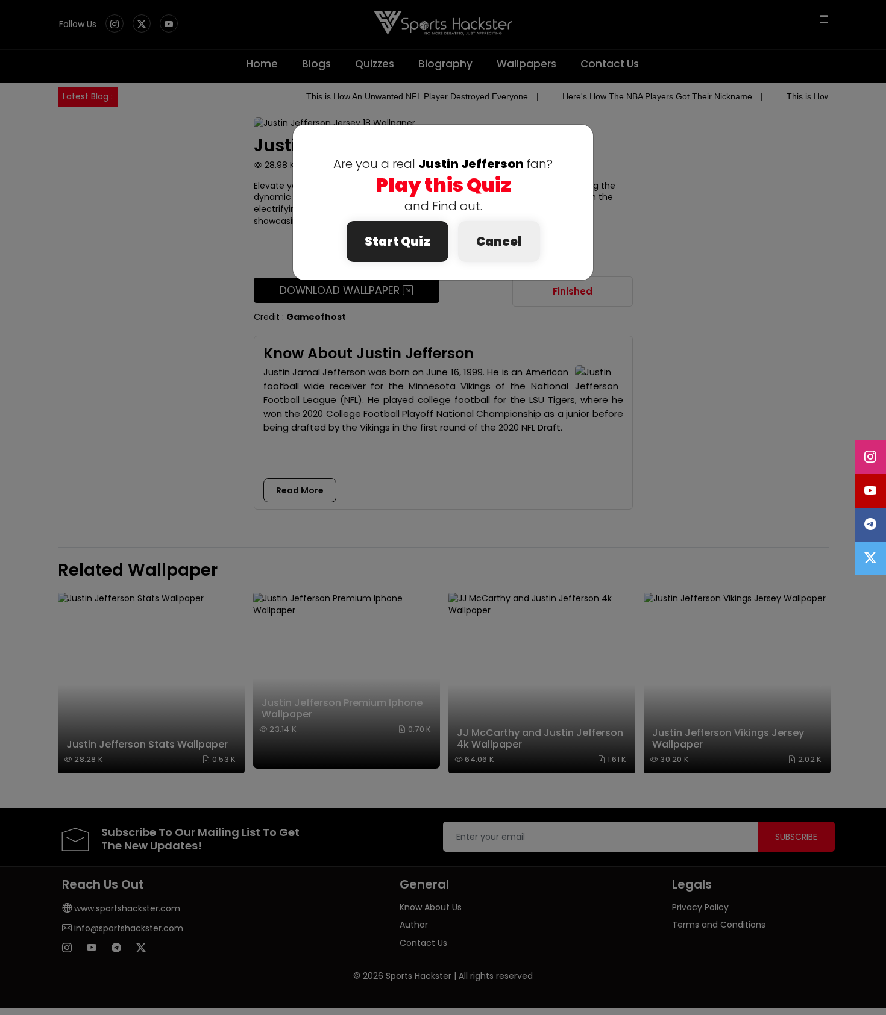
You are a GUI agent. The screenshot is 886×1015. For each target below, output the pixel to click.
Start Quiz (397, 241)
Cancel (499, 241)
